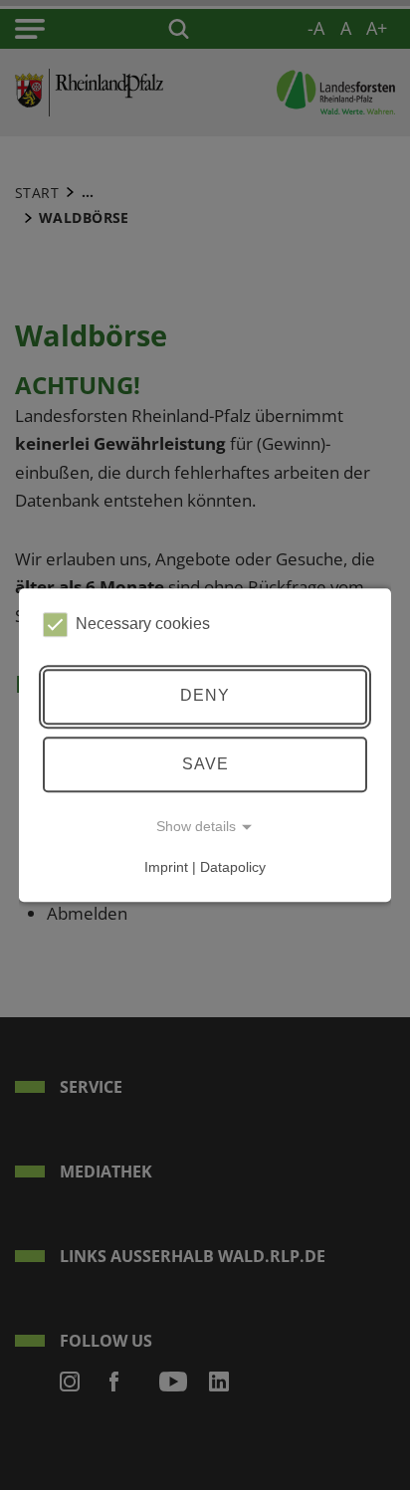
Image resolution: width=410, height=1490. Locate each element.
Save (205, 763)
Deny (205, 696)
